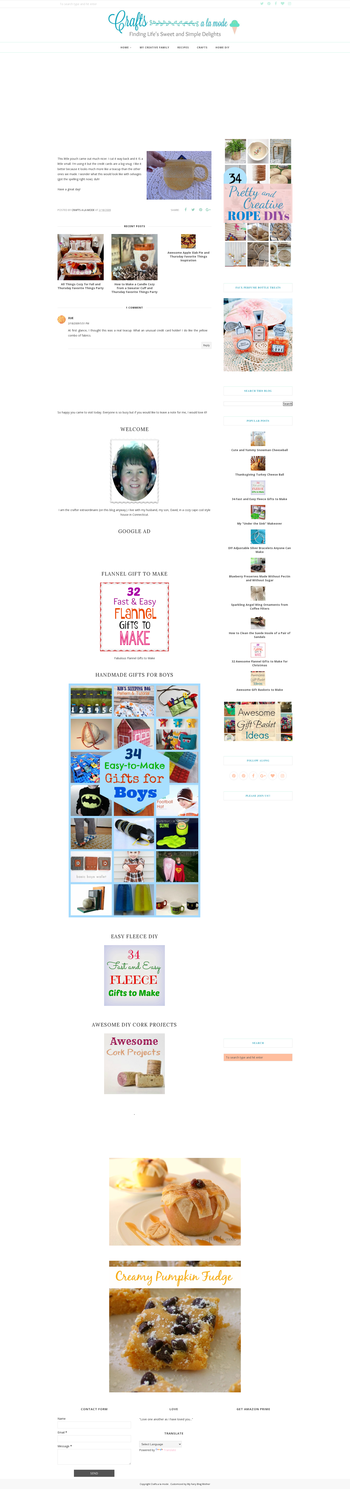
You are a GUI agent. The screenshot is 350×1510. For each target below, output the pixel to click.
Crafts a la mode (160, 1484)
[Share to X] (193, 210)
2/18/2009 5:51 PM (78, 323)
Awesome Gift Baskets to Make (259, 690)
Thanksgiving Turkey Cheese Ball (259, 474)
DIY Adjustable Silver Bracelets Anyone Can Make (259, 550)
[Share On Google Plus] (208, 210)
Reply (206, 345)
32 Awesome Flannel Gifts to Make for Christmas (260, 663)
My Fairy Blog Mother (198, 1484)
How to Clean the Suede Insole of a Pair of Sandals (259, 635)
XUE (71, 318)
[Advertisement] (175, 97)
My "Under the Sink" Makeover (259, 523)
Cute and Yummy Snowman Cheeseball (259, 450)
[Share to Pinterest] (200, 210)
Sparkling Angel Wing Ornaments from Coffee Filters (259, 606)
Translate (170, 1450)
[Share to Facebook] (185, 210)
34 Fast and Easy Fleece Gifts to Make (259, 499)
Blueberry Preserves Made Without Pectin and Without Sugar (259, 578)
